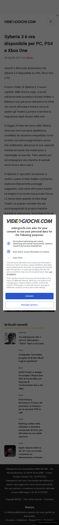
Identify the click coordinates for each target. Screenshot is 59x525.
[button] (30, 258)
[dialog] (29, 262)
